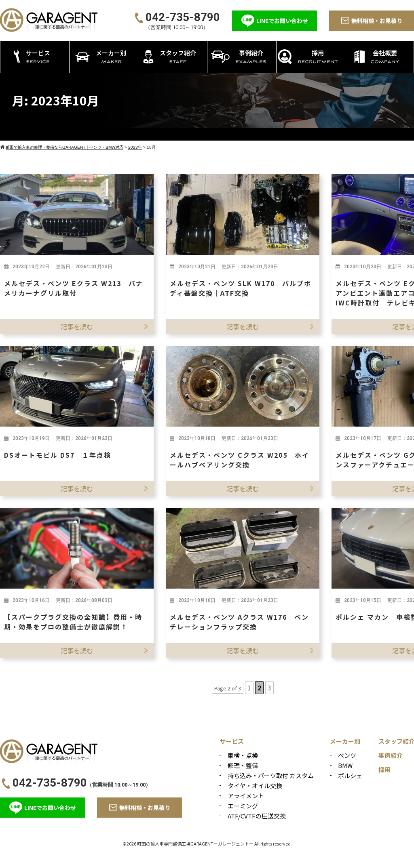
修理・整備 (243, 765)
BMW (345, 765)
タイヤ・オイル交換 (255, 786)
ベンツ (347, 755)
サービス (232, 741)
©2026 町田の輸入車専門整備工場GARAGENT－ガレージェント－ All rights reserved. (207, 843)
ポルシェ (350, 775)
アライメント (246, 796)
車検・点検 (243, 755)
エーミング (243, 806)
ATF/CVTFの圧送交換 (257, 816)
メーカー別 (345, 741)
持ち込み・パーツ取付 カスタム (271, 775)
